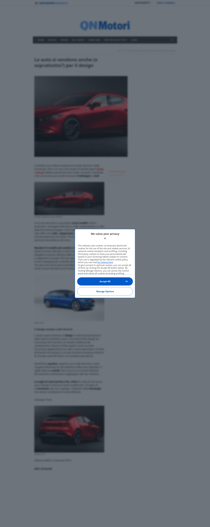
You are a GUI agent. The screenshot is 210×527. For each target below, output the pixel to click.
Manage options (105, 291)
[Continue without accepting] (105, 238)
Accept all (105, 281)
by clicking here (105, 262)
